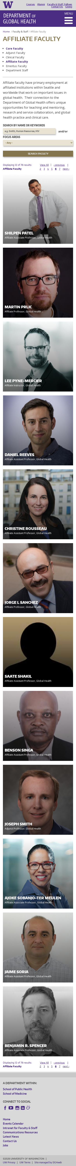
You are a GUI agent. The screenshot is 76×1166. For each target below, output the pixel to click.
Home (6, 31)
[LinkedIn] (22, 1108)
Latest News (11, 1136)
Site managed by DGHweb (48, 1162)
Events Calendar (13, 1123)
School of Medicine (15, 1093)
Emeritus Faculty (16, 66)
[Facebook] (5, 1108)
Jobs (5, 1145)
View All (44, 164)
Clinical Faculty (15, 57)
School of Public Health (17, 1089)
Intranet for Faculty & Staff (20, 1128)
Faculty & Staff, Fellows (59, 4)
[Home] (19, 18)
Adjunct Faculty (15, 53)
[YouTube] (11, 1108)
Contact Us (57, 7)
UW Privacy (9, 1162)
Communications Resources (20, 1132)
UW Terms (24, 1162)
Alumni (41, 4)
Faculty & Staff (20, 31)
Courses (30, 4)
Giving (68, 7)
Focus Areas (11, 137)
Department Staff (17, 70)
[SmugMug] (28, 1108)
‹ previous (59, 164)
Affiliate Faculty (17, 61)
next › (66, 168)
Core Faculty (14, 48)
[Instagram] (17, 1108)
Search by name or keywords (24, 125)
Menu (69, 13)
